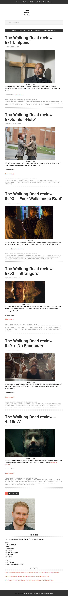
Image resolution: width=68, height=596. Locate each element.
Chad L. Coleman (46, 255)
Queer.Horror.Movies (34, 12)
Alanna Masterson (17, 101)
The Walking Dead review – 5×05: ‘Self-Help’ (30, 117)
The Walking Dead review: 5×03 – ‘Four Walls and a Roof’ (33, 196)
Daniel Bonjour (16, 103)
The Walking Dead (17, 99)
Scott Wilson (12, 484)
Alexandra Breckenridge (30, 101)
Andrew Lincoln (45, 101)
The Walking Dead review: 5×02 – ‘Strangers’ (29, 271)
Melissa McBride (43, 103)
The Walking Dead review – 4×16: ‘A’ (30, 419)
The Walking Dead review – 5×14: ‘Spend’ (30, 40)
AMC (39, 101)
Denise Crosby (34, 405)
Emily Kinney (50, 180)
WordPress (46, 593)
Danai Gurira (26, 257)
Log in (51, 593)
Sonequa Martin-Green (37, 258)
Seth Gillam (17, 104)
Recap (11, 104)
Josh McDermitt (25, 103)
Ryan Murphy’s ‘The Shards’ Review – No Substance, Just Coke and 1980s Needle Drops (29, 580)
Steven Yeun (24, 104)
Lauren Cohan (35, 103)
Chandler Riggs (56, 255)
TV (23, 99)
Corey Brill (8, 103)
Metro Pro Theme (28, 593)
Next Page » (15, 493)
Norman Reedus (51, 182)
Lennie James (23, 182)
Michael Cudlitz (53, 103)
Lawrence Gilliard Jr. (54, 257)
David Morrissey (32, 481)
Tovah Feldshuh (32, 104)
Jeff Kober (56, 481)
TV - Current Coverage (30, 99)
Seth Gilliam (27, 258)
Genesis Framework (38, 593)
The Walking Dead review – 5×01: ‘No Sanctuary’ (30, 343)
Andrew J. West (27, 255)
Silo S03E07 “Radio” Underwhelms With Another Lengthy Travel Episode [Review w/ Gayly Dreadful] (32, 572)
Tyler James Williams (43, 104)
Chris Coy (7, 257)
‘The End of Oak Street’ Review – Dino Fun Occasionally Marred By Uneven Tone (27, 576)
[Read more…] (19, 95)
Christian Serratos (56, 101)
